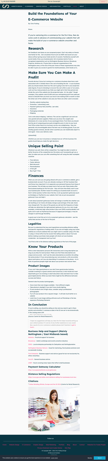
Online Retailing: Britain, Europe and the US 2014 (45, 384)
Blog (75, 6)
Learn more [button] (54, 458)
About (82, 6)
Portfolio (67, 6)
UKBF (30, 363)
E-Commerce (29, 6)
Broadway (31, 341)
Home (4, 445)
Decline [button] (90, 458)
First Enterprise (33, 353)
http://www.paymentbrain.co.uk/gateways (42, 370)
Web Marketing (55, 6)
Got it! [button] (100, 458)
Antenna (31, 337)
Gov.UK (30, 359)
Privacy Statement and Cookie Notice (49, 448)
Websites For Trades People (96, 445)
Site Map (68, 448)
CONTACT (103, 1)
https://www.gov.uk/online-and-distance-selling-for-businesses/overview (52, 377)
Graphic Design (41, 6)
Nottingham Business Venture (37, 348)
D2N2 (30, 344)
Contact (82, 445)
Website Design (16, 6)
